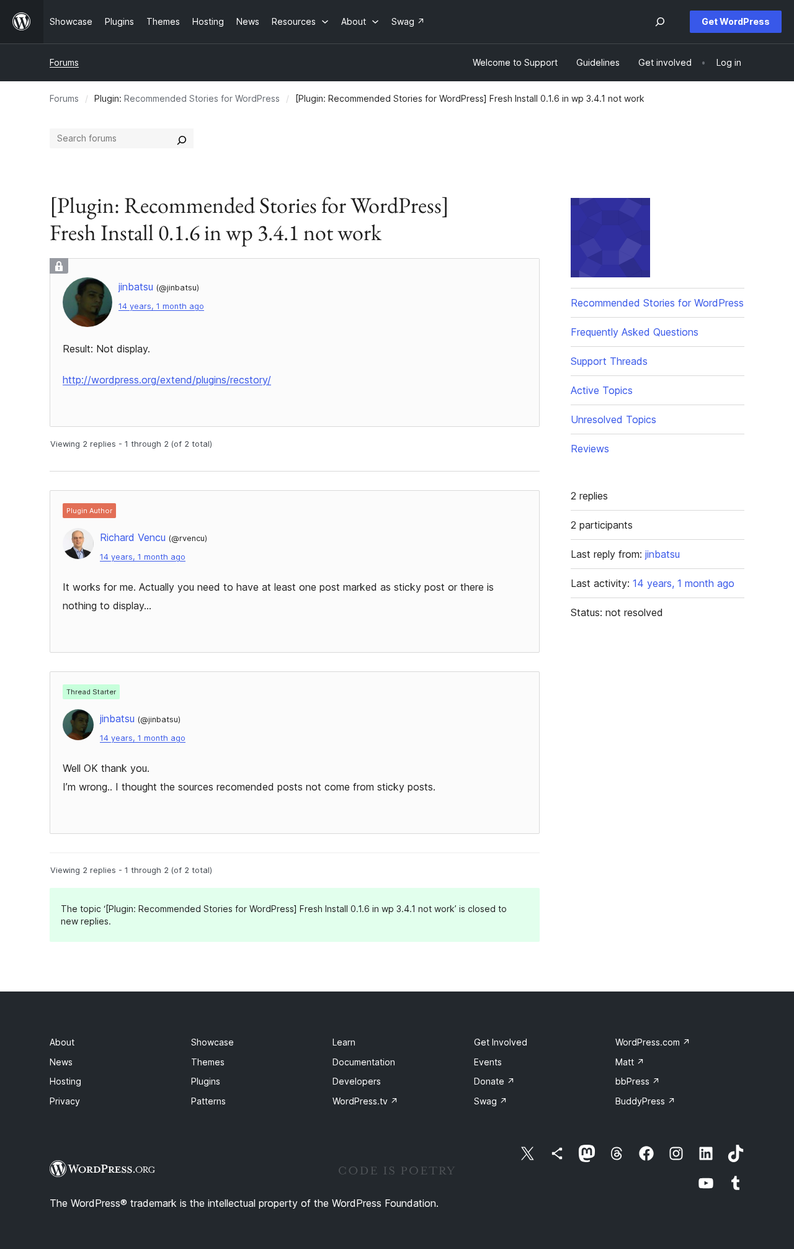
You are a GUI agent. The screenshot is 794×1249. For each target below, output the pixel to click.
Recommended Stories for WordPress (202, 98)
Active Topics (602, 390)
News (61, 1062)
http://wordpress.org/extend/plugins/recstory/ (167, 380)
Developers (356, 1081)
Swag (490, 1101)
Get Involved (500, 1042)
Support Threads (609, 361)
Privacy (65, 1101)
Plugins (205, 1081)
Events (488, 1062)
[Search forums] (182, 138)
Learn (343, 1042)
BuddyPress (645, 1101)
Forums (64, 62)
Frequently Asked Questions (634, 332)
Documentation (363, 1062)
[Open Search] (660, 21)
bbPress (637, 1081)
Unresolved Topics (613, 419)
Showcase (212, 1042)
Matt (630, 1062)
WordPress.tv (365, 1101)
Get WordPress (736, 21)
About (62, 1042)
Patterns (208, 1101)
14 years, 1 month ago (161, 306)
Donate (494, 1081)
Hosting (65, 1081)
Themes (208, 1062)
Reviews (590, 448)
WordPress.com (652, 1042)
